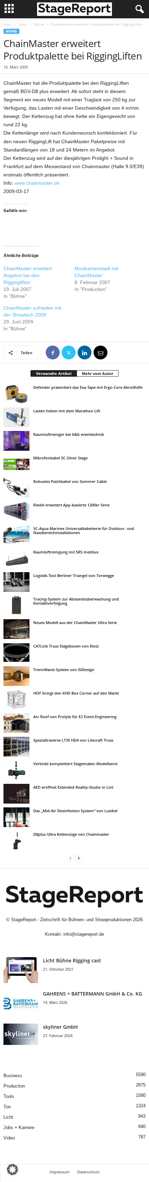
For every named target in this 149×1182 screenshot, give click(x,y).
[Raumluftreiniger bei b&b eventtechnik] (16, 440)
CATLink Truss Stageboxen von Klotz (66, 646)
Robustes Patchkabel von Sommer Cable (70, 481)
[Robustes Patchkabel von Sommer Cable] (16, 487)
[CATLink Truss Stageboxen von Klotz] (16, 652)
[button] (12, 1169)
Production (14, 1086)
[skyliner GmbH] (20, 1037)
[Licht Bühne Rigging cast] (20, 970)
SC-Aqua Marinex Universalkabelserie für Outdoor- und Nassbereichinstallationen (83, 530)
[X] (69, 352)
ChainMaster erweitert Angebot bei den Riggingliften (27, 275)
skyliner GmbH (60, 1027)
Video (9, 1137)
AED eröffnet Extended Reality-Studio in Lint (73, 787)
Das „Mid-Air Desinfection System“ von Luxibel (75, 810)
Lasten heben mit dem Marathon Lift (66, 410)
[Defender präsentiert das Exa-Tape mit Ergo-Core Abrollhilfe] (16, 393)
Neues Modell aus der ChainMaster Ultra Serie (75, 622)
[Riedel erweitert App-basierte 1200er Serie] (16, 511)
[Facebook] (53, 352)
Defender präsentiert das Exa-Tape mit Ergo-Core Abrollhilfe (87, 387)
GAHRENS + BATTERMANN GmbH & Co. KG (92, 993)
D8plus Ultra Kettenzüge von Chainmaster (71, 834)
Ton (7, 1106)
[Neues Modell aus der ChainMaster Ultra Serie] (16, 629)
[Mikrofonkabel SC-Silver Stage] (16, 464)
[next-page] (78, 858)
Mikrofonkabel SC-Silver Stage (60, 457)
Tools (22, 24)
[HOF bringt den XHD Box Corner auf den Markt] (16, 699)
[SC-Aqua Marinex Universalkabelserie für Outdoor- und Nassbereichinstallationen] (16, 534)
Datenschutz (88, 1171)
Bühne (39, 24)
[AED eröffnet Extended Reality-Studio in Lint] (16, 793)
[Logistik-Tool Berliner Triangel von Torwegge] (16, 582)
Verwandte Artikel (53, 373)
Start (7, 24)
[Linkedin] (84, 352)
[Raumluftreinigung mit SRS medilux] (16, 558)
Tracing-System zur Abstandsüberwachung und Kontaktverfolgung (76, 601)
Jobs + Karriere (18, 1127)
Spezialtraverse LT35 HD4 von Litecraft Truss (73, 740)
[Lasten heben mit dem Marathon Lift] (16, 417)
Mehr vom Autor (97, 373)
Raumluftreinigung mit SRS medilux (65, 552)
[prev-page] (70, 858)
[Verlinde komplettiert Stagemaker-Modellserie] (16, 770)
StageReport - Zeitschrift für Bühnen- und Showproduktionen (71, 919)
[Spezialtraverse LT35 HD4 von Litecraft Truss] (16, 746)
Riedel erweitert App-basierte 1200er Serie (71, 504)
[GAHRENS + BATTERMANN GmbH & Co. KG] (20, 1003)
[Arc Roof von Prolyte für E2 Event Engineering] (16, 723)
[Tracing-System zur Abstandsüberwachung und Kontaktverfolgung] (16, 605)
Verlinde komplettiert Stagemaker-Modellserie (75, 763)
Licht (8, 1117)
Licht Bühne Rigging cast (72, 960)
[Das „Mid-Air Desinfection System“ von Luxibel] (16, 817)
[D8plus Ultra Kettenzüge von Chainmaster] (16, 840)
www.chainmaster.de (37, 183)
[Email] (100, 352)
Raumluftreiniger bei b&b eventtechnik (68, 434)
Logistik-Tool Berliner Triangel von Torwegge (73, 575)
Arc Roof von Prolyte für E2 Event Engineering (74, 716)
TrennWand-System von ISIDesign (63, 669)
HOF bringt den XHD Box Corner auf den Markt (76, 693)
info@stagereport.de (83, 934)
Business (12, 1075)
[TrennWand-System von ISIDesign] (16, 676)
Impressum (59, 1171)
